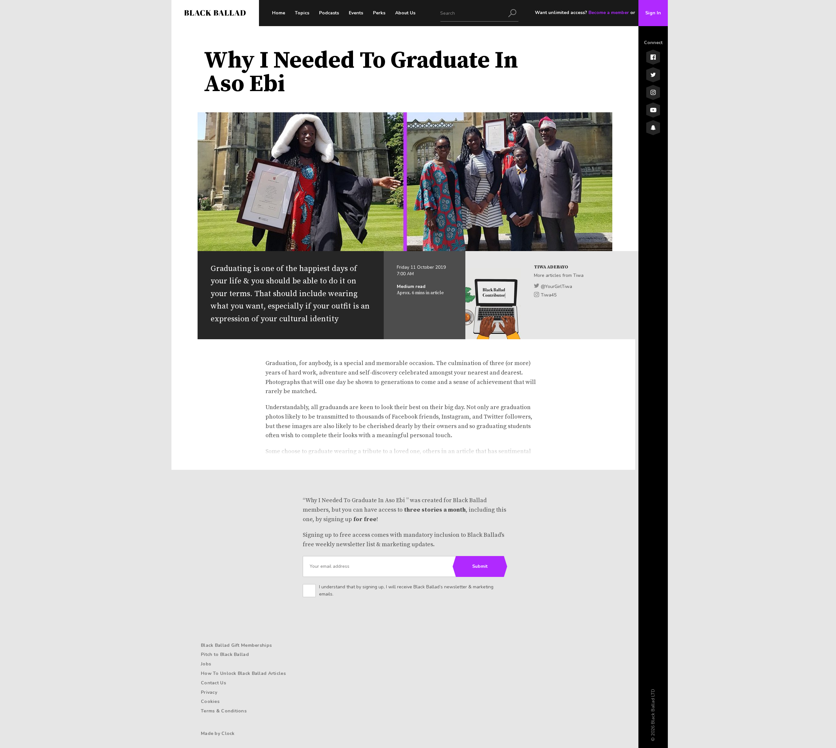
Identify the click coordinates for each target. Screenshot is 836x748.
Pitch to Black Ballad (225, 654)
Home (278, 13)
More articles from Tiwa (559, 275)
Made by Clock (218, 733)
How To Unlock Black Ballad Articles (243, 673)
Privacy (209, 692)
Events (356, 13)
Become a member (608, 12)
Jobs (206, 664)
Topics (302, 13)
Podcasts (329, 13)
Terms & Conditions (224, 711)
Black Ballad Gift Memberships (236, 645)
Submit (480, 566)
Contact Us (213, 683)
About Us (405, 13)
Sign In (653, 13)
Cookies (210, 701)
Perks (379, 13)
